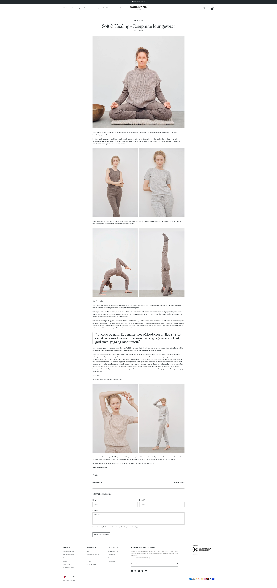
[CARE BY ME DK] (138, 8)
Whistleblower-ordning (92, 554)
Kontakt (87, 551)
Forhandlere (111, 558)
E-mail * (142, 500)
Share (97, 475)
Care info (88, 561)
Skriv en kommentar (101, 534)
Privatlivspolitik (67, 564)
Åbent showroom (113, 551)
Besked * (96, 510)
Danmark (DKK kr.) (70, 577)
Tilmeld (175, 564)
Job (86, 558)
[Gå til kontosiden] (208, 8)
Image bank (111, 561)
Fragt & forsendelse (68, 551)
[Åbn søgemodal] (204, 8)
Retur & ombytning (68, 554)
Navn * (95, 500)
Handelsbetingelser (68, 567)
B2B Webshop (112, 554)
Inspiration (138, 20)
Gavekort (65, 558)
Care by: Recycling (90, 564)
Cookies (65, 561)
